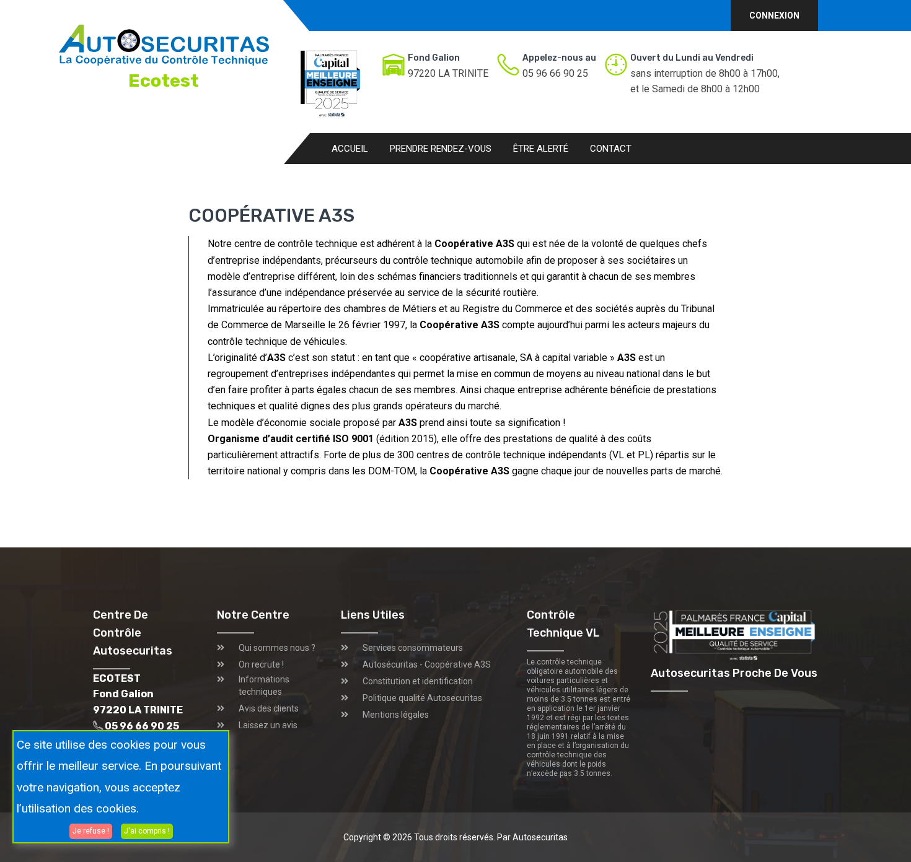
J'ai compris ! (147, 830)
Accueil (350, 148)
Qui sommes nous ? (277, 648)
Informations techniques (264, 685)
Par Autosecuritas (532, 837)
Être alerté (540, 148)
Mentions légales (396, 715)
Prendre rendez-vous (440, 148)
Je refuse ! (91, 830)
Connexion (774, 15)
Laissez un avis (268, 725)
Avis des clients (269, 708)
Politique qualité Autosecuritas (422, 698)
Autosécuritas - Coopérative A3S (427, 664)
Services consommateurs (413, 648)
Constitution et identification (418, 681)
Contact (611, 148)
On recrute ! (261, 664)
